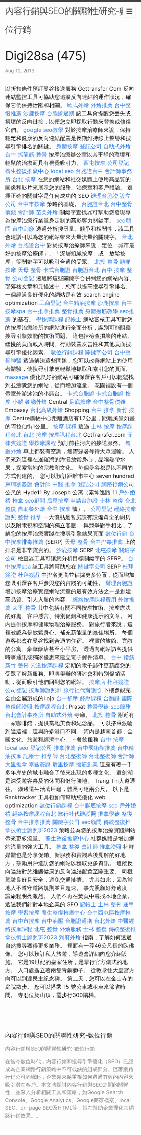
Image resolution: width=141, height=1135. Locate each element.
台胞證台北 (95, 203)
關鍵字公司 (99, 352)
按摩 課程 (65, 426)
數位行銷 (116, 533)
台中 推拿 (103, 409)
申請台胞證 (84, 500)
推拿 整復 (68, 846)
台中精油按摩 (79, 302)
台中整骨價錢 (109, 401)
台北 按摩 (24, 179)
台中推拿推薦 (43, 311)
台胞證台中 (89, 171)
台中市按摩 (31, 203)
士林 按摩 (103, 426)
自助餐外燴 (31, 508)
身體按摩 (67, 146)
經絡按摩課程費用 (94, 599)
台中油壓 (52, 920)
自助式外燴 (117, 146)
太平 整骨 (24, 607)
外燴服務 (70, 929)
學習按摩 (29, 912)
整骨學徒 (98, 706)
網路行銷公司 (117, 484)
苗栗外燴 (47, 212)
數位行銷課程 (67, 352)
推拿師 (49, 756)
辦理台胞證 (104, 195)
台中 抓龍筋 (19, 154)
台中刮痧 (23, 228)
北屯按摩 (106, 550)
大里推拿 (16, 764)
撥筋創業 (87, 764)
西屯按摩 (94, 162)
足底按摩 (80, 401)
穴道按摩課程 (46, 665)
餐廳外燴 (36, 401)
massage (16, 377)
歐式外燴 (78, 105)
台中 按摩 (58, 508)
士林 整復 (111, 500)
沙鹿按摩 (34, 113)
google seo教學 (43, 129)
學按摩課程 (49, 319)
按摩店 (97, 681)
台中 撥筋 (122, 657)
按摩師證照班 (45, 690)
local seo (62, 171)
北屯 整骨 (46, 929)
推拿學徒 (109, 813)
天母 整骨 (29, 269)
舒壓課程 (91, 698)
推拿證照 (110, 846)
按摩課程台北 (65, 434)
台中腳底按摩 (90, 805)
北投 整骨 (106, 261)
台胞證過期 (60, 113)
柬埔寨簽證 (19, 484)
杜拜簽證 (29, 574)
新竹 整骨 (17, 665)
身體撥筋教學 (101, 311)
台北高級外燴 (46, 409)
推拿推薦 (65, 747)
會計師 (26, 212)
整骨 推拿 (29, 517)
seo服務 (121, 706)
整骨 (41, 154)
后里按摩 (58, 500)
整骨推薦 (73, 311)
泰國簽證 (40, 764)
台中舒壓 (67, 698)
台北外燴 (105, 920)
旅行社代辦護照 (82, 690)
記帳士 (73, 319)
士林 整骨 (109, 904)
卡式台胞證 (56, 269)
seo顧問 (35, 500)
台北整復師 (73, 756)
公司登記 (118, 162)
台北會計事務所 (24, 714)
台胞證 (111, 698)
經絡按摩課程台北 (34, 813)
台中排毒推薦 (106, 541)
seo (113, 805)
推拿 (17, 500)
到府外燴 (70, 937)
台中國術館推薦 (96, 747)
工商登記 (50, 302)
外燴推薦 (102, 105)
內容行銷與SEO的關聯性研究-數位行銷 (66, 20)
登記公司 (91, 146)
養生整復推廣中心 (27, 171)
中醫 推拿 (64, 484)
